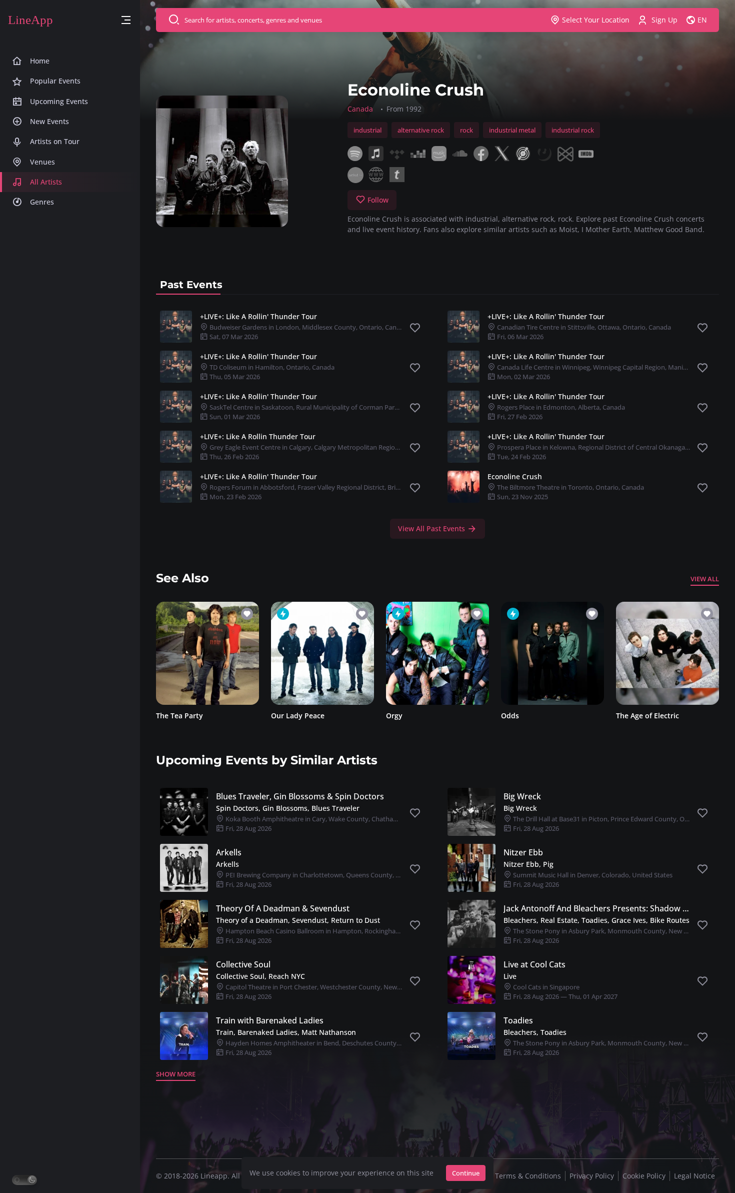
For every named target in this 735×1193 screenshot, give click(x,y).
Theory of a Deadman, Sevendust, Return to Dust (298, 920)
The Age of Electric (647, 715)
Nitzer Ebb (523, 852)
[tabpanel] (437, 423)
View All (704, 578)
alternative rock (421, 130)
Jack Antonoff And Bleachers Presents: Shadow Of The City (597, 908)
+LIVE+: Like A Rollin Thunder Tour (258, 436)
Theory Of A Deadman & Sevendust (283, 908)
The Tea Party (179, 715)
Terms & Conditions (528, 1175)
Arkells (229, 852)
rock (466, 130)
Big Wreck (522, 796)
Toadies (518, 1020)
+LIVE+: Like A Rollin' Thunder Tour (258, 316)
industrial (368, 130)
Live (510, 976)
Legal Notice (694, 1175)
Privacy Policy (592, 1175)
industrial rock (573, 130)
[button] (126, 20)
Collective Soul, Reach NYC (260, 976)
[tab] (191, 285)
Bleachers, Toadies (535, 1032)
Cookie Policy (644, 1175)
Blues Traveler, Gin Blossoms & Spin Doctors (300, 796)
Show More (176, 1073)
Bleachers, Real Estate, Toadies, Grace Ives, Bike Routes (597, 920)
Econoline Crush (515, 476)
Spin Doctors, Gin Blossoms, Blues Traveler (288, 808)
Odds (510, 715)
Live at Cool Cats (535, 964)
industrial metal (512, 130)
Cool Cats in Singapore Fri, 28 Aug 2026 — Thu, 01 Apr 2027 (565, 991)
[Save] (415, 328)
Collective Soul (243, 964)
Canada (360, 109)
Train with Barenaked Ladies (270, 1020)
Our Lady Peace (297, 715)
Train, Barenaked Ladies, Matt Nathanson (286, 1032)
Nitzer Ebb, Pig (529, 864)
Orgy (394, 715)
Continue (466, 1172)
